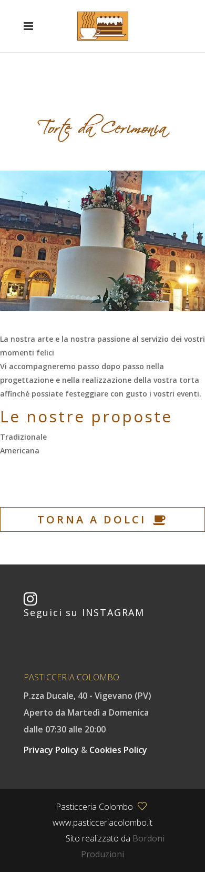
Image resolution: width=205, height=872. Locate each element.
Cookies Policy (118, 750)
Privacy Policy (52, 750)
